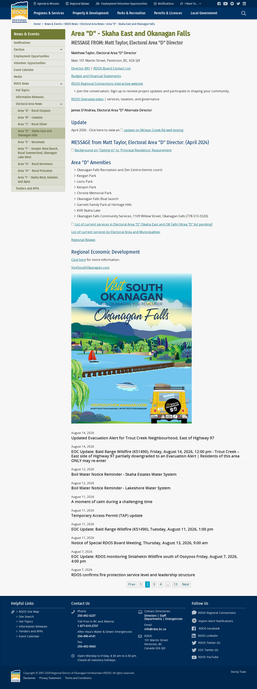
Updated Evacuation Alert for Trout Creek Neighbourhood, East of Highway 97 (142, 438)
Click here (78, 260)
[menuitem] (46, 3)
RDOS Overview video (87, 99)
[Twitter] (238, 3)
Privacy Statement (50, 678)
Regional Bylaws (79, 3)
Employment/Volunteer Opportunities (124, 3)
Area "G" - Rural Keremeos (35, 164)
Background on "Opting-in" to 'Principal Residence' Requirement (123, 150)
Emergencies (174, 619)
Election (19, 49)
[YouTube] (225, 3)
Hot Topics (23, 90)
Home (37, 24)
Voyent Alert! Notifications (215, 621)
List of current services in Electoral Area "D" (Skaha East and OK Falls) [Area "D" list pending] (143, 224)
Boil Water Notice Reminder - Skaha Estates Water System (123, 474)
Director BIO (80, 68)
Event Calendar (24, 70)
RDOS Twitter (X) (209, 643)
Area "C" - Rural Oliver (32, 124)
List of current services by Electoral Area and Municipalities (115, 232)
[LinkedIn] (244, 3)
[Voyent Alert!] (232, 3)
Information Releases (30, 97)
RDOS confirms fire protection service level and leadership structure (133, 575)
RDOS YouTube (208, 657)
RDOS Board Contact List (112, 68)
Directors (150, 615)
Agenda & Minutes (48, 3)
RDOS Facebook (209, 628)
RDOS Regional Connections (217, 613)
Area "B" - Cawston (30, 117)
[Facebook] (219, 3)
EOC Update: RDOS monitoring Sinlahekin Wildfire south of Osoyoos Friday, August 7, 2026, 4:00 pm (154, 559)
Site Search (26, 616)
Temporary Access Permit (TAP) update (107, 516)
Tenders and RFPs (27, 188)
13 (175, 584)
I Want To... (191, 3)
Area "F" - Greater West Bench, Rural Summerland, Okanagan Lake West (38, 153)
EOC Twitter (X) (208, 650)
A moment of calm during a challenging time (111, 502)
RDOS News (71, 24)
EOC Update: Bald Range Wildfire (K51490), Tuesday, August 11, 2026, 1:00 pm (142, 529)
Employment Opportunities (31, 56)
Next (185, 584)
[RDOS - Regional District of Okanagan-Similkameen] (19, 12)
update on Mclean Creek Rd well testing (153, 130)
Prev (131, 584)
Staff (163, 615)
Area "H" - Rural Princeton (35, 171)
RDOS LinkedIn (208, 636)
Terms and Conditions (78, 678)
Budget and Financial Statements (96, 76)
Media (18, 77)
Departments (153, 619)
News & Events (53, 24)
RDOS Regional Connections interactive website (107, 84)
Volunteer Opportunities (30, 63)
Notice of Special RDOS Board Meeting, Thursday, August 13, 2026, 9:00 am (139, 543)
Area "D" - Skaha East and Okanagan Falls (35, 133)
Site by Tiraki (238, 671)
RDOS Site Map (29, 611)
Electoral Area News (92, 24)
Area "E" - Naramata (31, 142)
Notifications (166, 3)
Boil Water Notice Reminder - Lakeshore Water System (120, 488)
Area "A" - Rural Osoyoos (34, 111)
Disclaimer (29, 678)
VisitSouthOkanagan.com (90, 268)
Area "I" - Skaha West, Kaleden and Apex (38, 179)
